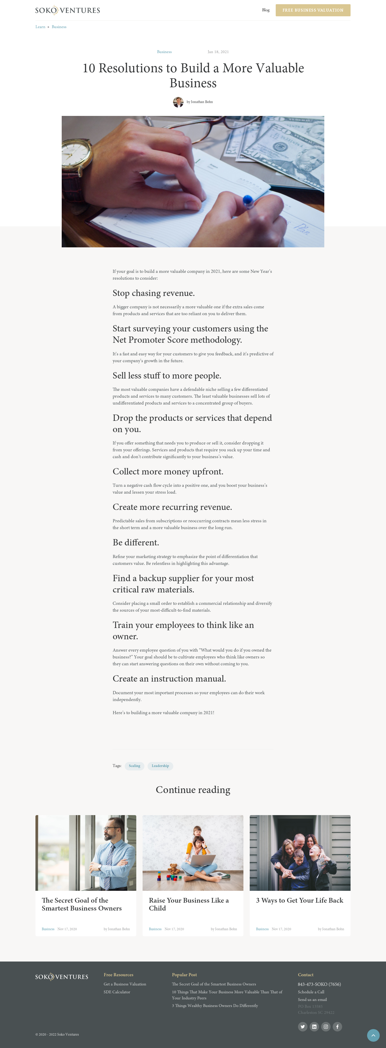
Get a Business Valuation (125, 984)
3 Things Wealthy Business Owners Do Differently (215, 1006)
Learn (40, 27)
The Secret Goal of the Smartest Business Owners (214, 984)
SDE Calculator (117, 992)
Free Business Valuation (313, 10)
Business (59, 27)
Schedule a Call (311, 992)
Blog (265, 10)
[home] (68, 10)
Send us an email (312, 1000)
